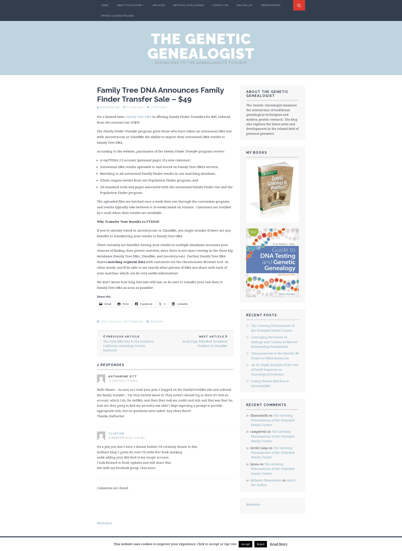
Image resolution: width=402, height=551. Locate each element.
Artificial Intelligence (188, 5)
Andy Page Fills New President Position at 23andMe (204, 341)
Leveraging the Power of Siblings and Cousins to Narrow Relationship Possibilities (274, 342)
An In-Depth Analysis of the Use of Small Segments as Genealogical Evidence (274, 369)
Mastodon (253, 504)
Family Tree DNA (139, 117)
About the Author (129, 5)
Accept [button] (245, 544)
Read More (278, 544)
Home (104, 5)
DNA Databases (133, 321)
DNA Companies (111, 321)
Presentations (270, 5)
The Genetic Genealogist (201, 46)
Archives (159, 5)
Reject (260, 544)
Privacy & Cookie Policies (117, 15)
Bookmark (156, 321)
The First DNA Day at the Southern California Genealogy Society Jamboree (128, 343)
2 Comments (159, 107)
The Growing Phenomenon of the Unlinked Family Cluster (273, 420)
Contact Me (220, 5)
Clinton (116, 433)
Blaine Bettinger (110, 107)
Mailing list (245, 5)
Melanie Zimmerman (265, 480)
